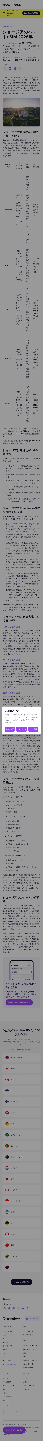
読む (11, 722)
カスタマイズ (21, 729)
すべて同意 (33, 729)
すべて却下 (10, 729)
